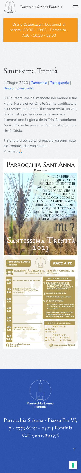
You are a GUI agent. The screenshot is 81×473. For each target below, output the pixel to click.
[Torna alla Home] (10, 7)
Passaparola (59, 82)
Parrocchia (39, 82)
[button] (75, 7)
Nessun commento (18, 88)
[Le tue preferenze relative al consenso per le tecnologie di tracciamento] (73, 465)
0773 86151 (26, 428)
